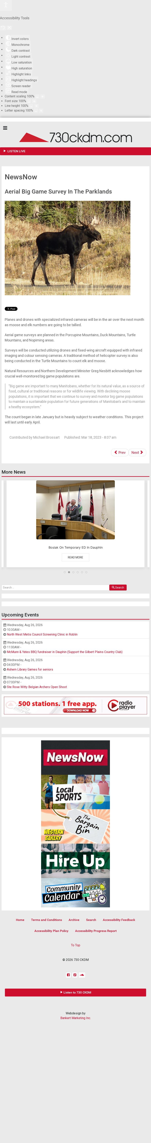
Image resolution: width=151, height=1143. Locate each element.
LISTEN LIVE (16, 151)
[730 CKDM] (75, 134)
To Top (75, 945)
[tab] (65, 572)
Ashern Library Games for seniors (30, 669)
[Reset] (3, 28)
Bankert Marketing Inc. (75, 1018)
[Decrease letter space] (36, 111)
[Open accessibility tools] (6, 5)
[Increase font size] (34, 101)
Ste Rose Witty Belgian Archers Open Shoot (37, 687)
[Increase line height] (36, 106)
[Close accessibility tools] (9, 28)
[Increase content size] (42, 96)
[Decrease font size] (29, 101)
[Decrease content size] (37, 96)
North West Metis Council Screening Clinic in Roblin (42, 634)
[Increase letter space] (41, 111)
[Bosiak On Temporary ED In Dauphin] (75, 523)
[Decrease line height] (31, 106)
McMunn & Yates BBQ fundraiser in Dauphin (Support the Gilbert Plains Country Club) (64, 652)
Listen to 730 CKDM (77, 992)
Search (119, 587)
